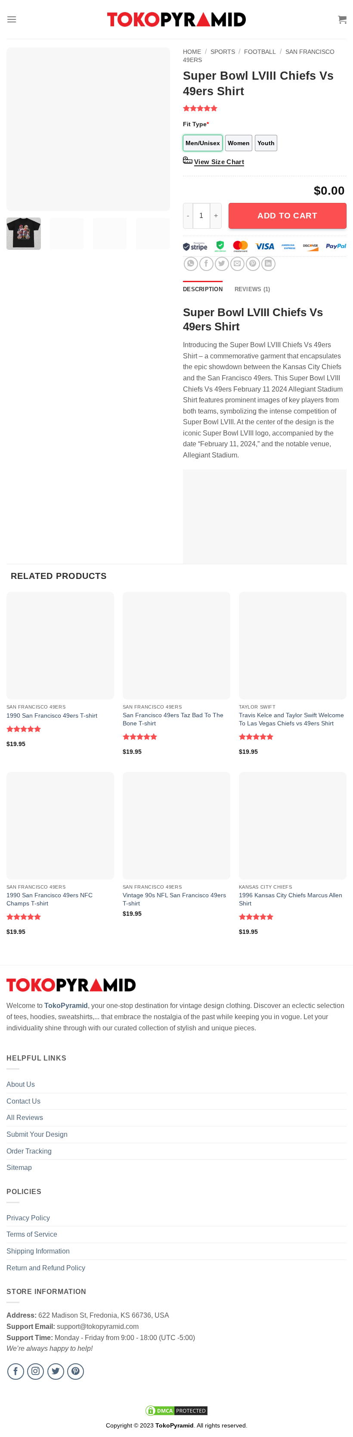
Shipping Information (38, 1251)
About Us (20, 1084)
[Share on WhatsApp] (191, 264)
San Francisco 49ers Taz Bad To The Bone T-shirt (173, 719)
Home (192, 51)
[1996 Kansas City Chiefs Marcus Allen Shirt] (293, 826)
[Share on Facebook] (206, 264)
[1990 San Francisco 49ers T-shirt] (60, 646)
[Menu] (11, 19)
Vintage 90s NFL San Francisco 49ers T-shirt (174, 899)
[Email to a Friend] (237, 264)
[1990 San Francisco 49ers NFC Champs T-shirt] (60, 826)
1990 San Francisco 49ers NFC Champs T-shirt (49, 899)
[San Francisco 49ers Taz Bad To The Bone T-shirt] (176, 646)
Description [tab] (203, 289)
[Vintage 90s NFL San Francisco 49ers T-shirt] (176, 826)
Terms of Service (31, 1234)
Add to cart (287, 215)
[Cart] (342, 19)
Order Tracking (29, 1151)
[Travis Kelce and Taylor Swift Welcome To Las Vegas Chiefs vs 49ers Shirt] (293, 646)
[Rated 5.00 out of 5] (23, 729)
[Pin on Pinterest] (253, 264)
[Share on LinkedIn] (268, 264)
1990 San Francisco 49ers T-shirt (51, 715)
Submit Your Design (37, 1134)
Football (260, 51)
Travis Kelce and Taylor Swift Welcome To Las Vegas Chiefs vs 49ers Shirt (291, 719)
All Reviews (24, 1117)
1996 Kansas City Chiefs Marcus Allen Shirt (290, 899)
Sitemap (19, 1167)
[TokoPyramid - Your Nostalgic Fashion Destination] (176, 19)
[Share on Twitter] (222, 264)
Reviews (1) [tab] (252, 289)
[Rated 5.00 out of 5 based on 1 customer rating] (265, 108)
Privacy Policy (28, 1218)
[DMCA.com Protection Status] (176, 1410)
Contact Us (23, 1101)
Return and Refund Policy (45, 1268)
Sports (223, 51)
